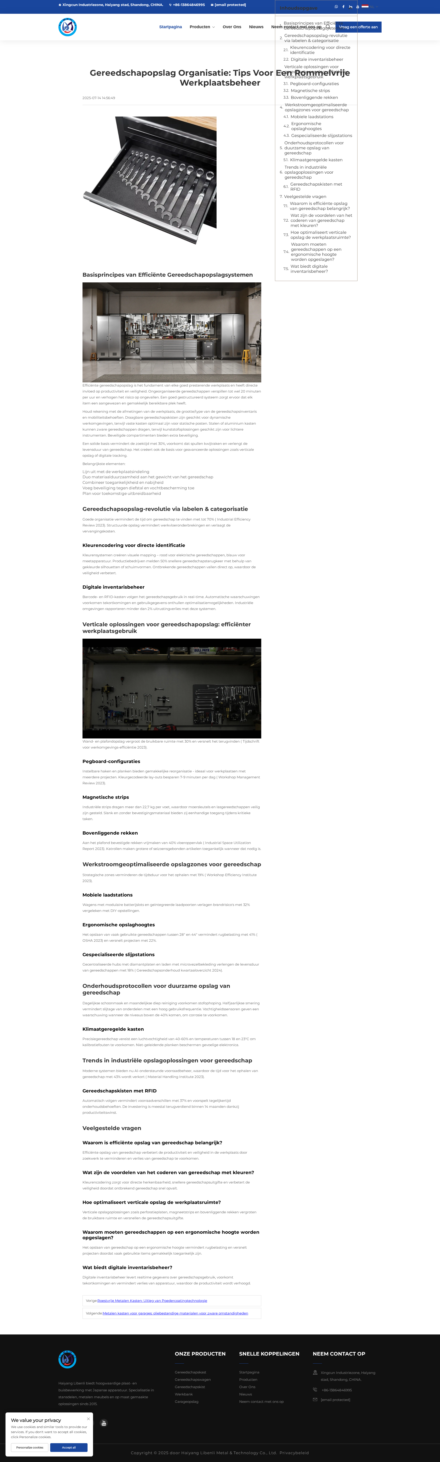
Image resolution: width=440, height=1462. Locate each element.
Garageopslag (186, 1401)
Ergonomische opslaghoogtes (306, 126)
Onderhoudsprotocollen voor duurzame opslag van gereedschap (314, 148)
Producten (200, 27)
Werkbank (184, 1394)
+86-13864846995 (189, 5)
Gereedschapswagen (193, 1379)
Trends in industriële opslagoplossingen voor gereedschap (309, 172)
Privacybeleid (294, 1453)
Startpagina (170, 27)
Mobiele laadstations (312, 116)
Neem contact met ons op (296, 27)
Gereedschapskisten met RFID (316, 187)
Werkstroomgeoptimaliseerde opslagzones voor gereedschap (317, 107)
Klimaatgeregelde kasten (316, 159)
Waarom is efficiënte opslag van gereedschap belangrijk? (320, 206)
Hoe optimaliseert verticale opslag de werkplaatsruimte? (321, 235)
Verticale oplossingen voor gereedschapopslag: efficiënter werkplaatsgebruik (316, 71)
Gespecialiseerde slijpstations (321, 135)
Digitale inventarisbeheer (317, 59)
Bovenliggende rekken (314, 97)
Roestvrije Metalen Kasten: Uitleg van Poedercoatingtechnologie (152, 1300)
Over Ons (232, 27)
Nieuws (256, 27)
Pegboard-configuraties (314, 83)
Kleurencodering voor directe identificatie (320, 50)
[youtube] (358, 6)
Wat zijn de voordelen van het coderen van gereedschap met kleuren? (321, 220)
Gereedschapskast (190, 1372)
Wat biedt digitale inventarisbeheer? (309, 269)
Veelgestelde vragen (305, 196)
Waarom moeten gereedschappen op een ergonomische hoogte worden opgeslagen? (316, 252)
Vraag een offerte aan (358, 27)
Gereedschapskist (190, 1387)
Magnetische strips (310, 90)
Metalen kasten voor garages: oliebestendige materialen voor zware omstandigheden (175, 1313)
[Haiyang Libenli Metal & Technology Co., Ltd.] (82, 27)
